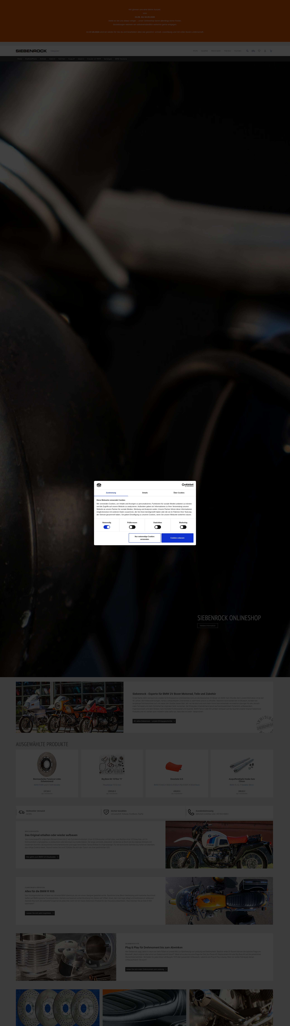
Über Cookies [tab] (179, 493)
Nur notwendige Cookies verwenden (144, 538)
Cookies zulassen (177, 538)
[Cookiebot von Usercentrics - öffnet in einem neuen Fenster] (183, 485)
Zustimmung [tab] (111, 493)
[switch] (132, 527)
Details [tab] (145, 493)
